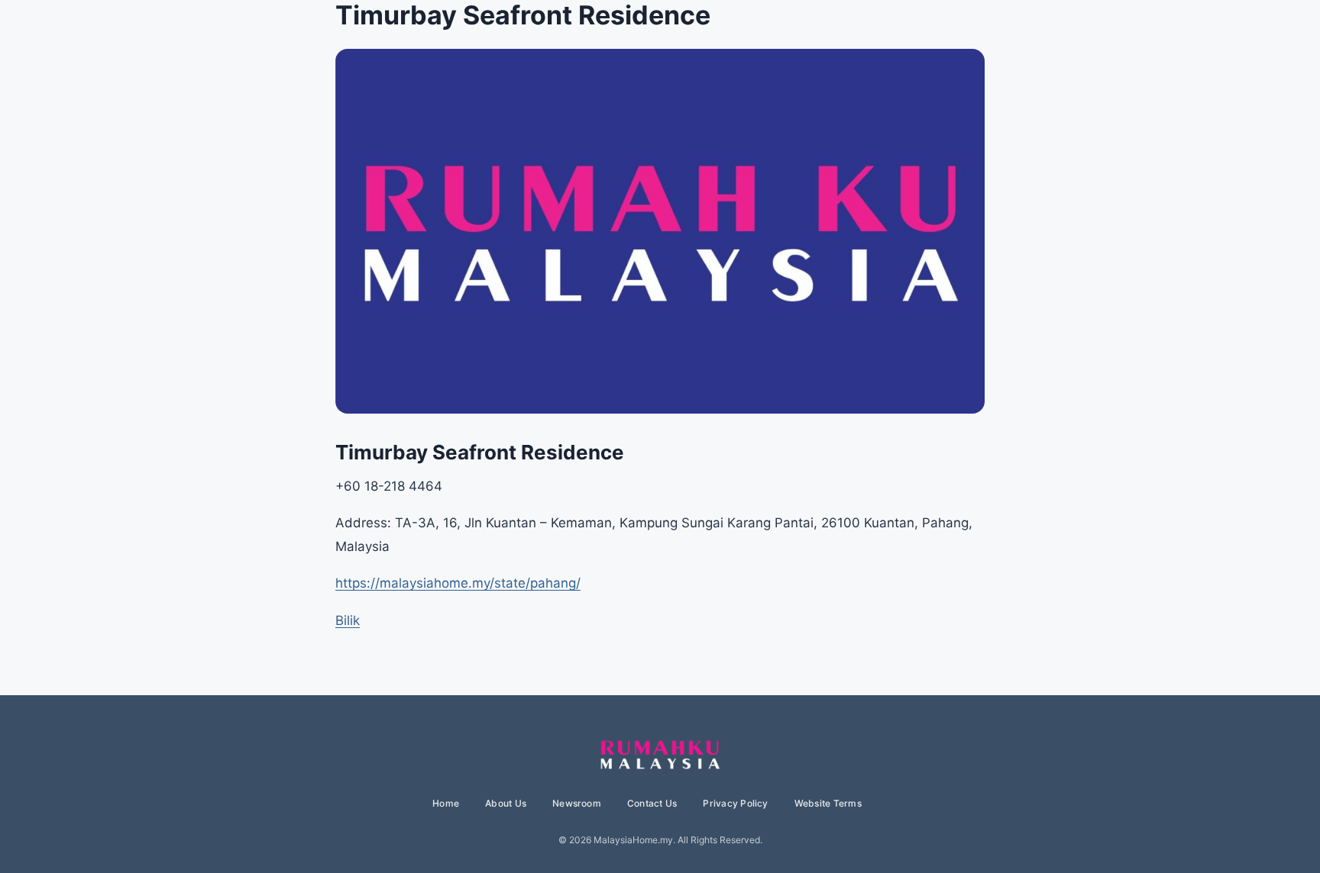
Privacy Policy (735, 803)
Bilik (347, 620)
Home (445, 803)
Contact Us (652, 803)
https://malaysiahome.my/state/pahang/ (458, 583)
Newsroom (576, 803)
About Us (505, 803)
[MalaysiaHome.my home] (660, 755)
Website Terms (828, 803)
